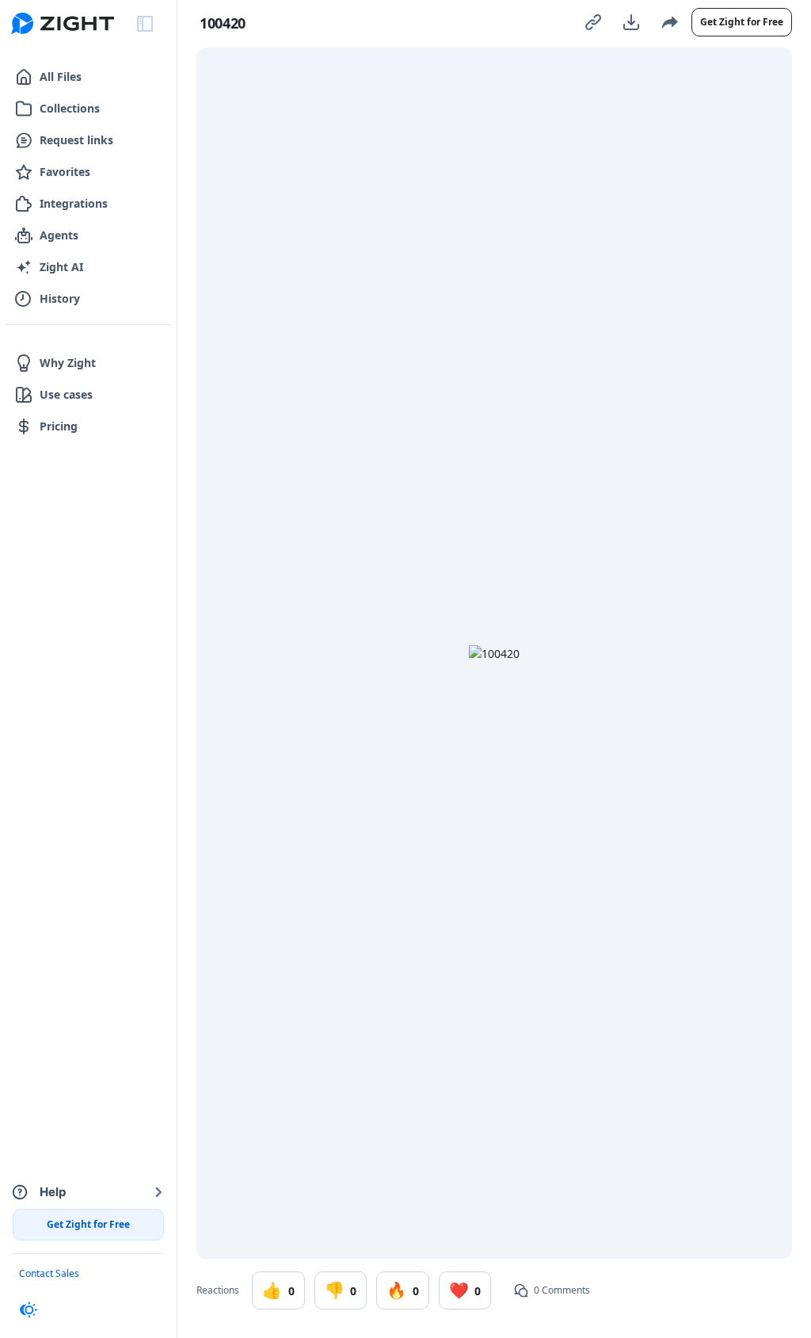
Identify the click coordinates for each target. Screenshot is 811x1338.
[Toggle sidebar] (145, 24)
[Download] (631, 22)
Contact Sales (49, 1273)
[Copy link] (593, 22)
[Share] (669, 22)
